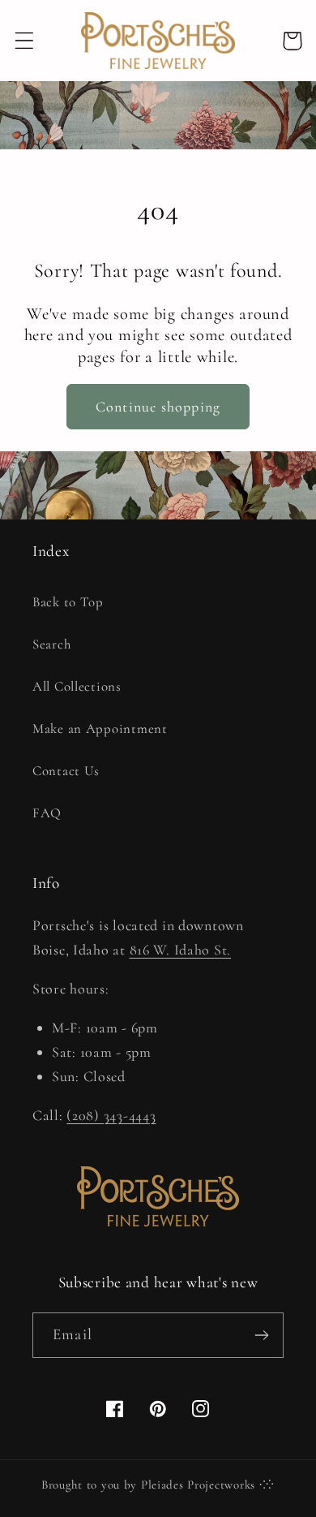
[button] (24, 40)
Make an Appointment (100, 728)
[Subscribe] (261, 1335)
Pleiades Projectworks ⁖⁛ (208, 1484)
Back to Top (68, 601)
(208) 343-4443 (111, 1115)
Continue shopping (158, 407)
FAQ (47, 812)
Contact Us (66, 770)
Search (51, 644)
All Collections (77, 686)
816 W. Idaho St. (181, 950)
